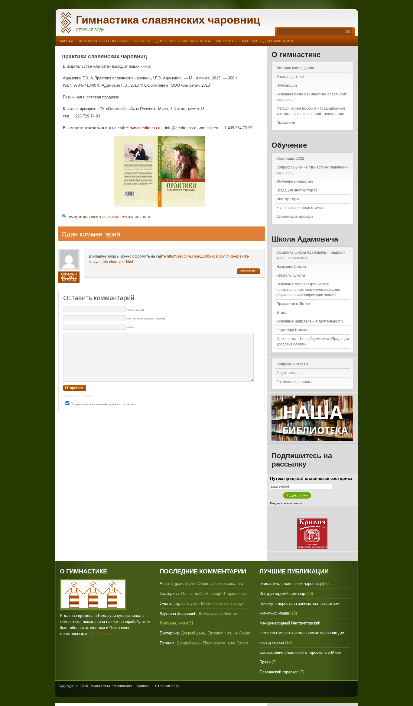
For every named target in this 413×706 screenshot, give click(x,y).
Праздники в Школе (293, 304)
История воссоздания (295, 68)
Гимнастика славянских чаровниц (168, 20)
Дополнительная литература (183, 41)
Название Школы (291, 267)
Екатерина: (170, 593)
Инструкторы (287, 199)
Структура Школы (291, 330)
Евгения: (168, 643)
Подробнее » (100, 633)
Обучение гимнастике (295, 181)
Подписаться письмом (286, 503)
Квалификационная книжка (299, 208)
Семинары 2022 (290, 158)
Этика (281, 312)
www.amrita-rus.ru (145, 128)
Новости (141, 41)
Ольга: (166, 603)
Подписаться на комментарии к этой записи (104, 404)
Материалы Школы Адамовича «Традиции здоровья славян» (312, 341)
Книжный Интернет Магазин (69, 277)
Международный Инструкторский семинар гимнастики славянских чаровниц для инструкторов (302, 633)
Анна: (165, 583)
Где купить (226, 41)
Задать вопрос (288, 373)
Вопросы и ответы (292, 364)
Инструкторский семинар (282, 593)
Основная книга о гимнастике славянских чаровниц (311, 97)
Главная (65, 41)
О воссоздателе (290, 77)
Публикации (286, 85)
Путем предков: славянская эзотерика (311, 478)
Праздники (285, 122)
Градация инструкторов (296, 190)
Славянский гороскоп (294, 216)
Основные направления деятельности (309, 321)
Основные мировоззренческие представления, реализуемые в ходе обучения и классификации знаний (308, 289)
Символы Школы (290, 275)
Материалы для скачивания (267, 41)
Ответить (248, 271)
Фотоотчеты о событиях (103, 41)
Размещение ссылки (294, 382)
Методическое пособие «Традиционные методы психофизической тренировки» (310, 111)
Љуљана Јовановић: (178, 613)
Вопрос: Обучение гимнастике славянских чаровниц (312, 170)
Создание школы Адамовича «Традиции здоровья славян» (311, 255)
